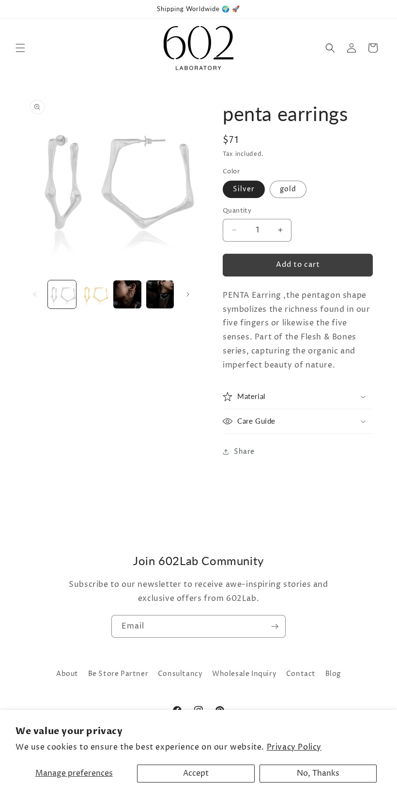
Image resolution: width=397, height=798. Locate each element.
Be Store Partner (118, 673)
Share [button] (244, 451)
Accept (196, 773)
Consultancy (180, 673)
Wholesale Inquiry (244, 673)
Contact (301, 673)
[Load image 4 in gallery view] (160, 294)
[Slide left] (35, 294)
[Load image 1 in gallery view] (62, 294)
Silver (244, 189)
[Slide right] (187, 294)
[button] (20, 48)
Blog (333, 673)
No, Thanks (318, 773)
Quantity (237, 210)
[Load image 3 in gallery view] (127, 294)
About (67, 673)
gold (288, 189)
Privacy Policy (294, 747)
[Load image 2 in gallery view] (95, 294)
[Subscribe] (274, 626)
